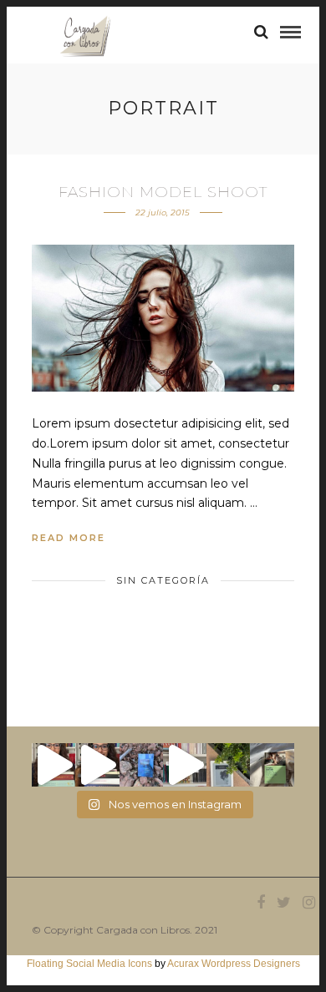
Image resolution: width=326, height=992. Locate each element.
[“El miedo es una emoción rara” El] (271, 765)
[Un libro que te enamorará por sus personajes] (184, 765)
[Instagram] (308, 902)
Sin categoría (163, 580)
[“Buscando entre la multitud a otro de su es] (141, 765)
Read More (68, 538)
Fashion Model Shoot (163, 192)
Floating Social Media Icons (89, 963)
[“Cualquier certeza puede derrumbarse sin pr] (228, 765)
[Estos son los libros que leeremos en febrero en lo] (53, 765)
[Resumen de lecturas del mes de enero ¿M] (97, 765)
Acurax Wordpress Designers (233, 963)
